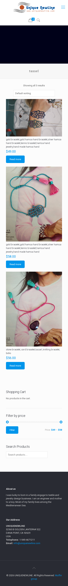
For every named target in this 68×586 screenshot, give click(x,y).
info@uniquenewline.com (27, 543)
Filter (12, 430)
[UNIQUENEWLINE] (34, 7)
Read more (15, 159)
